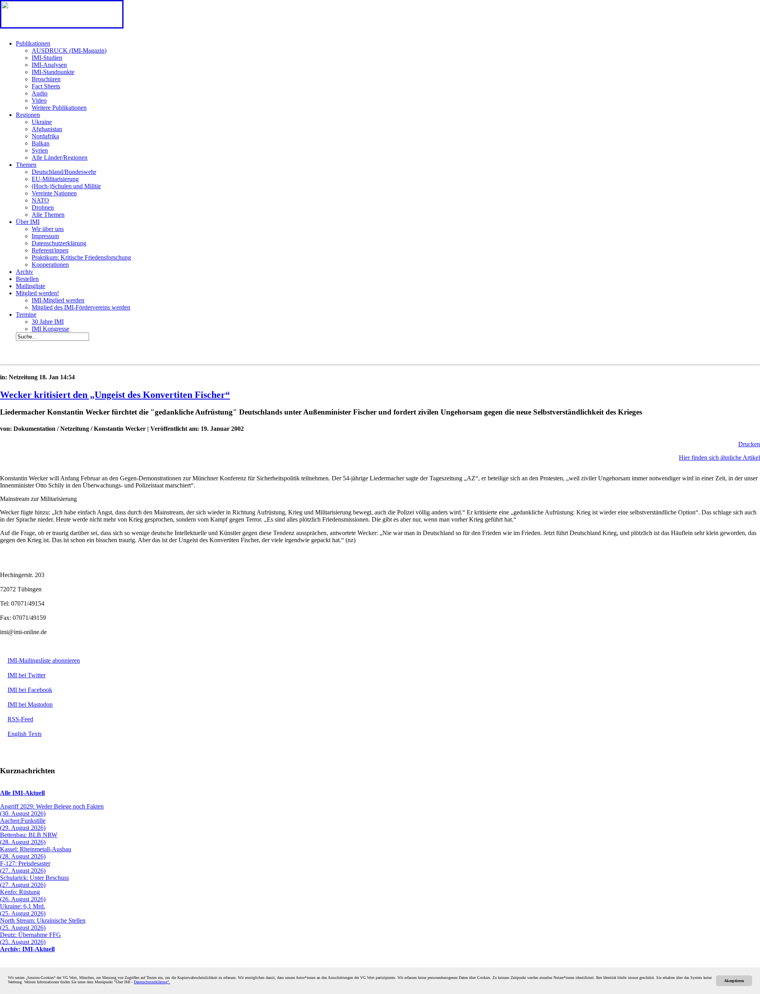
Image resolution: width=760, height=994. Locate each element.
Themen (26, 164)
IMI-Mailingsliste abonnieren (44, 660)
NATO (40, 200)
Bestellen (27, 278)
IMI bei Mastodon (30, 704)
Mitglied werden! (37, 293)
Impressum (45, 236)
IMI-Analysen (49, 64)
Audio (40, 93)
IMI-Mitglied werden (58, 300)
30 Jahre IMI (48, 321)
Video (39, 100)
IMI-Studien (47, 57)
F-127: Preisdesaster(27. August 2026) (25, 867)
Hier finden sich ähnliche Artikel (719, 457)
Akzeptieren (734, 981)
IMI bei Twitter (27, 675)
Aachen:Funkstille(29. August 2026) (23, 824)
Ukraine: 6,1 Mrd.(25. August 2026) (23, 910)
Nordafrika (45, 136)
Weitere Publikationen (59, 107)
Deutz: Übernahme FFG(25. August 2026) (30, 938)
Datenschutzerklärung (59, 243)
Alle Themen (48, 214)
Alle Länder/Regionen (59, 157)
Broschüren (46, 79)
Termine (26, 314)
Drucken (749, 444)
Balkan (40, 143)
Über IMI (28, 221)
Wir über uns (48, 229)
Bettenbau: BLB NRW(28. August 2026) (28, 838)
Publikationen (33, 43)
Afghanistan (47, 129)
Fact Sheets (46, 86)
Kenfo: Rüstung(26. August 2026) (23, 895)
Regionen (28, 114)
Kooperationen (50, 264)
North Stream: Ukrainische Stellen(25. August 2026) (43, 924)
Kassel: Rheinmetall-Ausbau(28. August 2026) (35, 853)
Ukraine (42, 122)
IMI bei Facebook (30, 689)
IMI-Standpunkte (53, 72)
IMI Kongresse (50, 328)
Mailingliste (30, 286)
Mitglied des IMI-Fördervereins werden (81, 307)
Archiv (24, 271)
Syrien (40, 150)
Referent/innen (50, 250)
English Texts (25, 733)
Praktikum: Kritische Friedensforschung (81, 257)
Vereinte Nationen (54, 193)
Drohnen (43, 207)
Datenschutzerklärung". (152, 982)
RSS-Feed (20, 719)
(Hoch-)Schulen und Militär (66, 186)
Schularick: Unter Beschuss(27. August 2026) (34, 881)
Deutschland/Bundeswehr (64, 171)
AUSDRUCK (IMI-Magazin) (69, 50)
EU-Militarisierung (55, 179)
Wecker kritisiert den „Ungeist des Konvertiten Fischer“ (115, 395)
